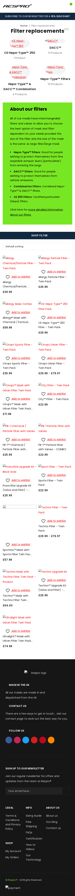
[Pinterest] (42, 740)
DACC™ (55, 48)
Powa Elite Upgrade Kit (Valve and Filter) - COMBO (17, 490)
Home (24, 25)
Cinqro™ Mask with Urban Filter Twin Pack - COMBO (17, 408)
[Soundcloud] (51, 740)
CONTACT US (17, 706)
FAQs (29, 832)
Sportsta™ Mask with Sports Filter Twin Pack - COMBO (17, 554)
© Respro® (11, 879)
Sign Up (66, 791)
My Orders (12, 857)
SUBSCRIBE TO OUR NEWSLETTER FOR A (37, 16)
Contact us (53, 828)
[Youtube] (34, 740)
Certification (34, 838)
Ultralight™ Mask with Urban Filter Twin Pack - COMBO (17, 641)
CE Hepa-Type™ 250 (19, 53)
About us (52, 816)
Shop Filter (39, 235)
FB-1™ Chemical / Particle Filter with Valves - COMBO (14, 449)
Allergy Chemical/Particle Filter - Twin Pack (14, 286)
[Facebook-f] (8, 740)
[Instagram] (17, 740)
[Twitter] (25, 740)
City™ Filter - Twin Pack (53, 399)
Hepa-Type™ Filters (55, 79)
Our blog (51, 822)
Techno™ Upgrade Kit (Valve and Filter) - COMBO (52, 590)
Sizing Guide (34, 816)
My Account (13, 851)
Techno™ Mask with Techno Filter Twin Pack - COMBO (15, 600)
